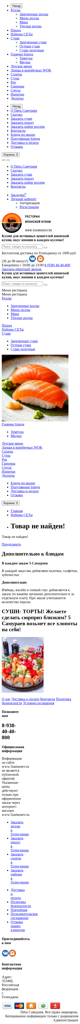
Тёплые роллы (31, 26)
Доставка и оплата (25, 143)
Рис (13, 82)
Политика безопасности (21, 904)
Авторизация (30, 203)
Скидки (16, 114)
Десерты (17, 98)
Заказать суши (21, 118)
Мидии (25, 62)
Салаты (16, 74)
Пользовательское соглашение (24, 916)
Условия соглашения (38, 703)
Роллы (15, 10)
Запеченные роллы (34, 14)
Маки (24, 22)
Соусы (15, 90)
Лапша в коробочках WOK (31, 70)
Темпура (26, 58)
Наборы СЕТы (22, 34)
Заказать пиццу (22, 122)
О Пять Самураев (24, 110)
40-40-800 (57, 265)
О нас (6, 699)
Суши (15, 38)
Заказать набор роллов (28, 126)
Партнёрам (19, 910)
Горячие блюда (22, 54)
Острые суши (30, 46)
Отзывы (17, 147)
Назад (16, 6)
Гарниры (17, 86)
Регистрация (29, 207)
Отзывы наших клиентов (18, 926)
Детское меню (21, 66)
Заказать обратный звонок (22, 269)
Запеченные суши (33, 42)
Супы (15, 78)
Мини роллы (29, 18)
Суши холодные (32, 50)
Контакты (18, 130)
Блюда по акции (23, 134)
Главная (17, 511)
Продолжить (11, 544)
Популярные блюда (25, 138)
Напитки (17, 94)
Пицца (16, 30)
